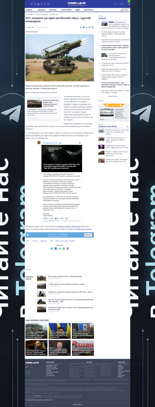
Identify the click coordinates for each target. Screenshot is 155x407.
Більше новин (113, 96)
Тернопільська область (106, 366)
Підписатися (88, 235)
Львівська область (90, 371)
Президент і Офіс (51, 365)
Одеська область (89, 374)
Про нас (28, 371)
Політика (120, 372)
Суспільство (54, 14)
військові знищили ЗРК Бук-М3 (69, 226)
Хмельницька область (106, 371)
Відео (78, 10)
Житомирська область (75, 374)
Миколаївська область (91, 372)
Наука (119, 369)
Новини (29, 10)
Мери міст (49, 374)
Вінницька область (74, 368)
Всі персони (50, 375)
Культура (120, 368)
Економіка (121, 366)
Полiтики (53, 10)
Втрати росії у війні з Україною (65, 241)
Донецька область (74, 372)
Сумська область (105, 365)
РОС (121, 4)
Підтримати (88, 10)
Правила (28, 374)
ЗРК (51, 241)
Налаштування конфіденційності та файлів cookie (39, 400)
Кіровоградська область (91, 368)
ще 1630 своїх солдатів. (83, 229)
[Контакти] (129, 4)
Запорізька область (74, 376)
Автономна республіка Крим (76, 366)
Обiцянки (41, 10)
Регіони (89, 362)
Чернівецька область (106, 374)
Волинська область (74, 369)
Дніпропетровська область (76, 371)
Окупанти (44, 241)
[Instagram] (41, 4)
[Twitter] (44, 4)
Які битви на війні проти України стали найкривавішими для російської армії (51, 103)
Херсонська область (105, 369)
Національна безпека (124, 371)
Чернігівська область (106, 375)
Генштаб (35, 241)
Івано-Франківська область (92, 365)
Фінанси (120, 376)
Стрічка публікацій (42, 14)
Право (119, 374)
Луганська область (90, 369)
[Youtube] (38, 4)
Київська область (89, 366)
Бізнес (120, 365)
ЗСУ (28, 241)
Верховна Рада (51, 367)
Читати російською (31, 31)
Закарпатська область (75, 375)
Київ (70, 365)
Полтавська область (90, 375)
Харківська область (105, 368)
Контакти (28, 372)
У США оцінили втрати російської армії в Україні (66, 285)
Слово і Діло (29, 14)
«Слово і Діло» (37, 395)
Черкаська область (105, 372)
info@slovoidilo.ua (77, 404)
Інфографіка (67, 10)
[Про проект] (129, 1)
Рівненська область (90, 376)
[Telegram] (35, 4)
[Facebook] (31, 4)
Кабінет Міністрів (52, 368)
